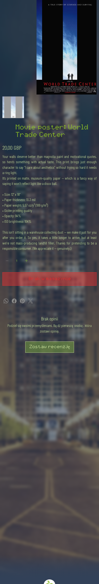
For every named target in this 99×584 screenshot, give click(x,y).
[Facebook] (14, 301)
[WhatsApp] (6, 301)
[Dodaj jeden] (26, 260)
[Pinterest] (22, 301)
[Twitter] (30, 301)
